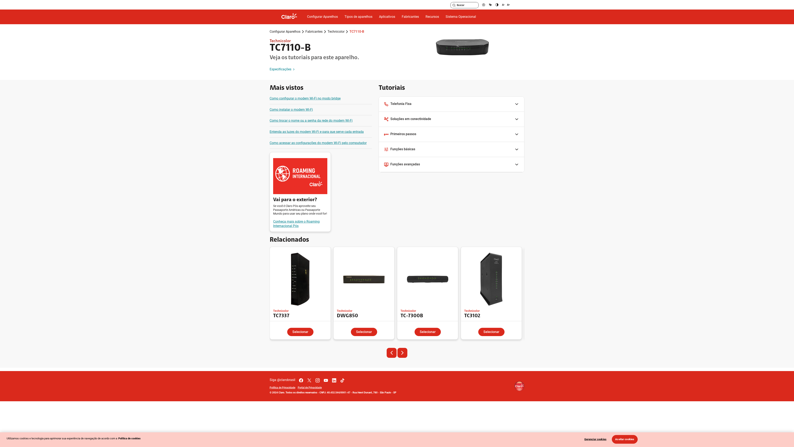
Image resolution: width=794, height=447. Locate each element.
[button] (451, 104)
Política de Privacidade (282, 387)
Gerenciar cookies (595, 439)
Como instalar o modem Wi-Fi (291, 110)
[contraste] (497, 4)
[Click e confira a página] (292, 16)
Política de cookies (129, 438)
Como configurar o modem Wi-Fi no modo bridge (305, 98)
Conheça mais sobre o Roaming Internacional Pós (296, 224)
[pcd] (483, 4)
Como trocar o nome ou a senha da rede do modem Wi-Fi (311, 121)
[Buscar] (454, 5)
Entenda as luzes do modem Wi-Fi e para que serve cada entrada (317, 132)
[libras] (490, 4)
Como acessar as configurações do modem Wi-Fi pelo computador (318, 143)
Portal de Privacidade (310, 387)
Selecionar (300, 332)
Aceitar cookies (624, 439)
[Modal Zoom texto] (506, 4)
